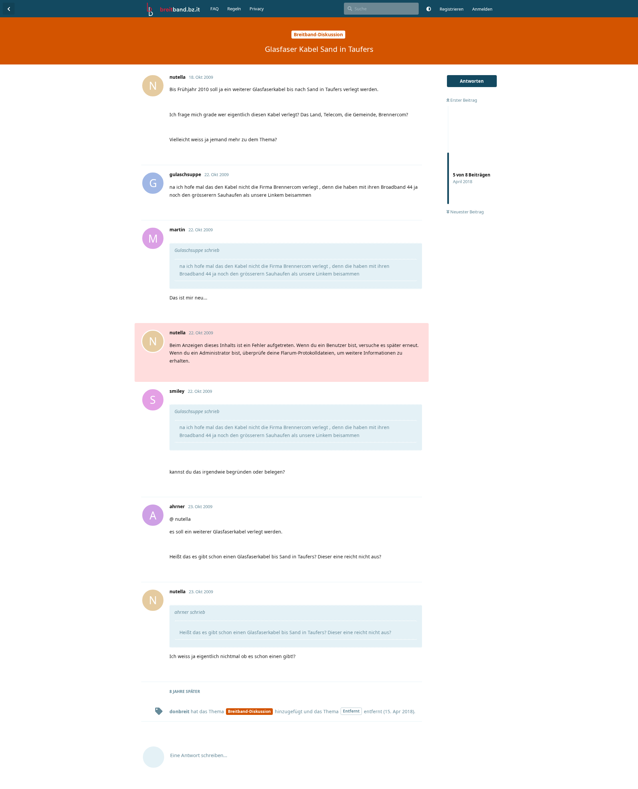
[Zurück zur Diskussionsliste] (9, 9)
